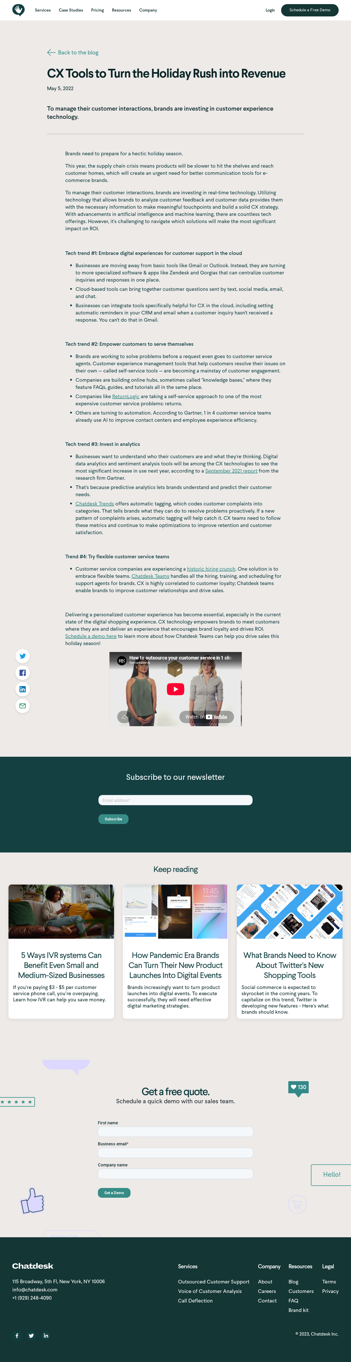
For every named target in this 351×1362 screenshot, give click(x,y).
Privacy (330, 1291)
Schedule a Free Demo (309, 10)
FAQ (293, 1300)
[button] (43, 10)
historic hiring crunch (211, 568)
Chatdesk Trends (95, 503)
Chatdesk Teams (150, 576)
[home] (18, 10)
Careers (267, 1291)
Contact (267, 1300)
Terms (329, 1281)
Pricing (97, 10)
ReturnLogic (126, 396)
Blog (293, 1281)
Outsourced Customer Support (214, 1281)
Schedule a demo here (91, 636)
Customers (301, 1291)
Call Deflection (195, 1300)
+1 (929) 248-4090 (32, 1297)
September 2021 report (231, 470)
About (265, 1281)
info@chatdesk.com (35, 1289)
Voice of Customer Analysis (210, 1291)
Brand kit (299, 1310)
